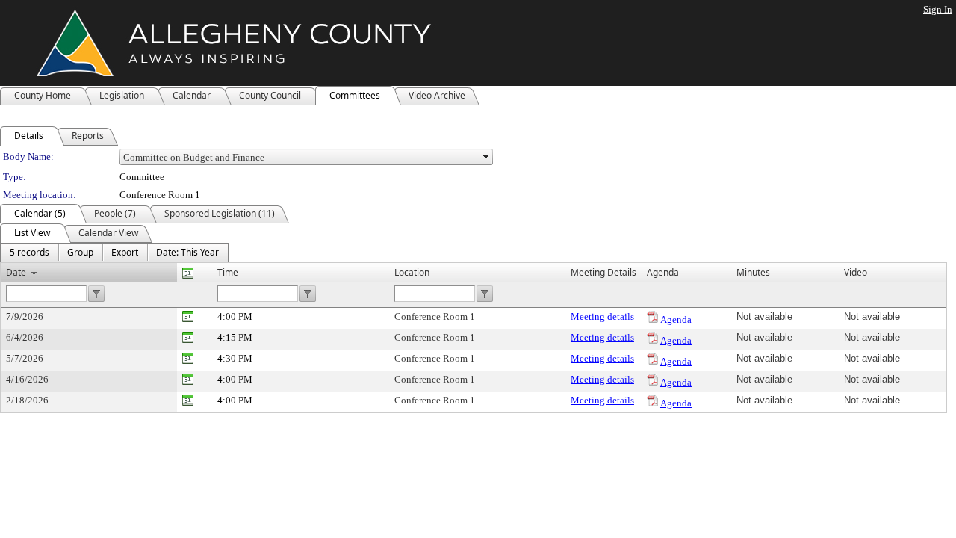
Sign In (937, 9)
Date (16, 272)
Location (411, 272)
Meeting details (602, 316)
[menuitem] (29, 253)
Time (227, 272)
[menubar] (114, 252)
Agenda (676, 319)
